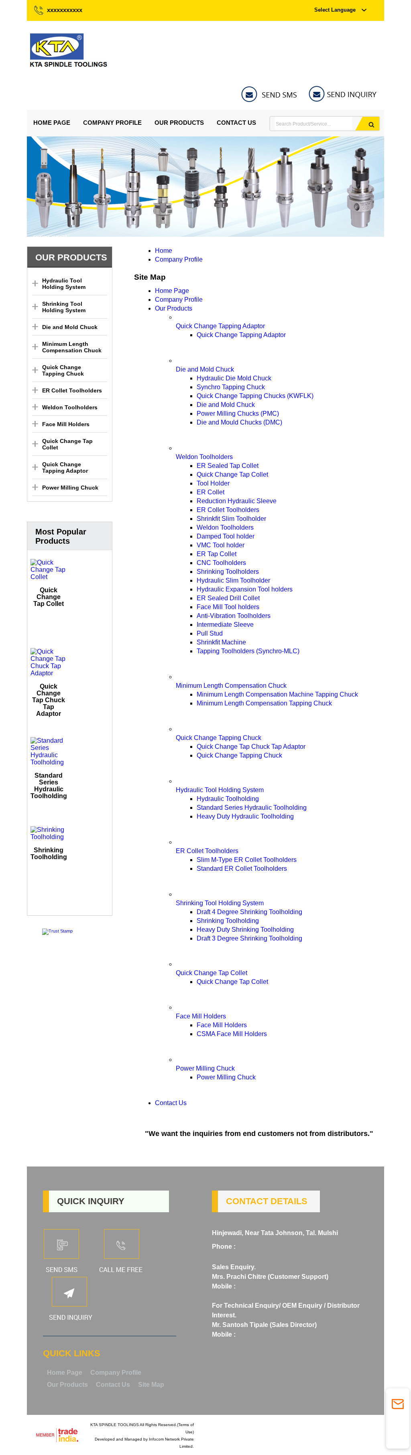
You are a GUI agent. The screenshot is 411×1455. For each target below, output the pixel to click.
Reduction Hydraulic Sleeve (237, 501)
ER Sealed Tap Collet (227, 465)
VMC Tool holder (220, 545)
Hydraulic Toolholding (228, 798)
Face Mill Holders (66, 424)
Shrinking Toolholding (49, 853)
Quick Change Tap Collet (48, 597)
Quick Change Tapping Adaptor (65, 467)
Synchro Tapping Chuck (231, 387)
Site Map (151, 1384)
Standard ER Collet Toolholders (242, 868)
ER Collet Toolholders (72, 390)
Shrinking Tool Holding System (63, 307)
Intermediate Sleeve (225, 624)
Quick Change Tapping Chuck (63, 370)
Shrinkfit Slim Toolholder (231, 518)
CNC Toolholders (221, 562)
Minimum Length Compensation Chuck (72, 347)
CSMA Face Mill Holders (232, 1033)
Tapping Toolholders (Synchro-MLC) (248, 651)
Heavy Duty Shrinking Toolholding (245, 929)
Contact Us (236, 122)
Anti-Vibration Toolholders (234, 615)
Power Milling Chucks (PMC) (238, 413)
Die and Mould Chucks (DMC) (239, 422)
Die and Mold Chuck (70, 327)
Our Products (179, 122)
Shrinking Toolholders (228, 571)
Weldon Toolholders (70, 407)
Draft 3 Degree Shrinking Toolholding (249, 938)
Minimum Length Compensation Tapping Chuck (264, 703)
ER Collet (210, 492)
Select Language (335, 10)
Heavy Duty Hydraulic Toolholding (245, 816)
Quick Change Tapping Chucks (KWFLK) (255, 395)
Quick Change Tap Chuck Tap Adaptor (48, 700)
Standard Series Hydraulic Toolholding (49, 785)
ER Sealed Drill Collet (228, 598)
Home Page (51, 122)
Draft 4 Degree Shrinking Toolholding (249, 911)
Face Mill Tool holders (228, 607)
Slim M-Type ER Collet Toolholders (247, 859)
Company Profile (112, 122)
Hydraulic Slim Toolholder (233, 580)
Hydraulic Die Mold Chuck (234, 378)
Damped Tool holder (225, 536)
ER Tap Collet (216, 554)
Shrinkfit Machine (221, 642)
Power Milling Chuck (70, 487)
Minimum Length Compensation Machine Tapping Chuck (277, 694)
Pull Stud (210, 633)
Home (163, 250)
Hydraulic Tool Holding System (63, 283)
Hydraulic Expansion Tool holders (245, 589)
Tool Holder (213, 483)
